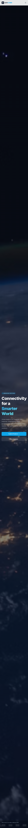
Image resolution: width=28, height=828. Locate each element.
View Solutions (14, 439)
